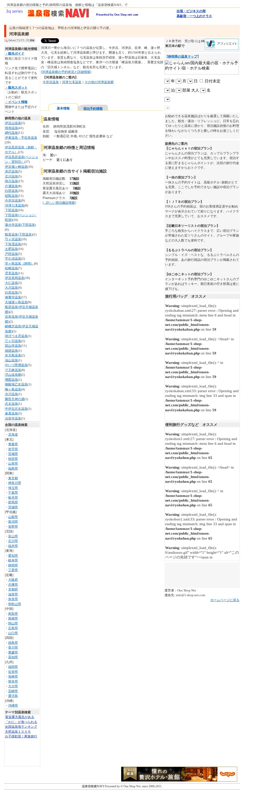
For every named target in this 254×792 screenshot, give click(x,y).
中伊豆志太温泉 (16, 409)
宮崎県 (13, 691)
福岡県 (13, 667)
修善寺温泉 (13, 297)
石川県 (13, 541)
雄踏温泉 (11, 350)
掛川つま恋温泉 (16, 336)
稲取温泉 (11, 196)
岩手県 (13, 449)
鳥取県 (13, 614)
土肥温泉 (11, 249)
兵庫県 (13, 584)
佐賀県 (13, 672)
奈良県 (13, 599)
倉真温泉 (11, 413)
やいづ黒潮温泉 (16, 365)
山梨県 (13, 517)
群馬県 (13, 502)
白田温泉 (11, 191)
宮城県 (13, 454)
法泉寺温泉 (13, 418)
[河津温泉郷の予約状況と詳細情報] (66, 72)
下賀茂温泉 (13, 244)
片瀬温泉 (11, 186)
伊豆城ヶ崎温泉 (16, 167)
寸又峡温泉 (13, 370)
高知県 (13, 657)
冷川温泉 (11, 394)
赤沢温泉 (11, 171)
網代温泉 (11, 133)
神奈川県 (14, 483)
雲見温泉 (11, 273)
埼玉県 (13, 488)
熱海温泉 (11, 128)
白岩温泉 (11, 292)
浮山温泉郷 (13, 375)
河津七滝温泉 (14, 205)
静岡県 (13, 565)
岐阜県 (13, 560)
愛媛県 (13, 652)
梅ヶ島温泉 (13, 389)
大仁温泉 (11, 283)
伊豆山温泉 (13, 123)
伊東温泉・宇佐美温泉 (21, 137)
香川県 (13, 647)
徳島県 (13, 643)
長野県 (13, 526)
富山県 (13, 536)
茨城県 (13, 507)
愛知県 (13, 555)
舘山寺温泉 (13, 345)
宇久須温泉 (13, 258)
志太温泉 (11, 404)
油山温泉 (11, 360)
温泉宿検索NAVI (93, 786)
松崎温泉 (11, 268)
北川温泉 (11, 176)
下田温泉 (11, 210)
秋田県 (13, 459)
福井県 (13, 546)
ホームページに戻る (224, 600)
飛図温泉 (11, 379)
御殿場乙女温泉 (16, 384)
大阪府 (13, 580)
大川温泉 (11, 287)
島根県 (13, 618)
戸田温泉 (11, 254)
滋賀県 (13, 594)
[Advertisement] (99, 94)
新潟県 (13, 521)
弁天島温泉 (13, 355)
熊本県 (13, 681)
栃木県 (13, 497)
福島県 (13, 468)
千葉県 (13, 492)
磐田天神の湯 (14, 399)
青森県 (13, 444)
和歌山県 (14, 604)
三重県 (13, 570)
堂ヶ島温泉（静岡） (19, 263)
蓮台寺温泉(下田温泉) (20, 225)
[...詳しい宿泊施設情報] (59, 203)
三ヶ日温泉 (13, 341)
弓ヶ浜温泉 (13, 239)
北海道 (13, 434)
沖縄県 (13, 705)
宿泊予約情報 (93, 108)
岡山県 (13, 623)
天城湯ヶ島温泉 (16, 302)
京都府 (13, 589)
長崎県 (13, 676)
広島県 (13, 628)
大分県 (13, 686)
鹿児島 (13, 696)
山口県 (13, 633)
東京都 (13, 478)
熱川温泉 (11, 181)
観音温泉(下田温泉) (19, 234)
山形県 (13, 463)
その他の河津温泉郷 (99, 82)
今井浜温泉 (13, 200)
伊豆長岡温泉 (14, 278)
